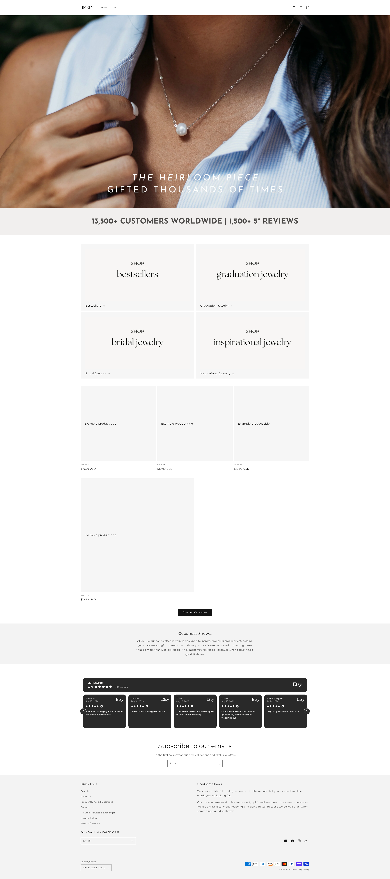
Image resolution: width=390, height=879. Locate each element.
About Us (86, 796)
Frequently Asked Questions (97, 801)
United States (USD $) (94, 867)
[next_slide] (307, 711)
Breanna (90, 698)
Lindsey (135, 698)
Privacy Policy (89, 818)
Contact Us (87, 807)
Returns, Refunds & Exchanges (98, 812)
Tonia (179, 698)
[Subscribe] (219, 763)
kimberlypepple (275, 698)
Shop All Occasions (195, 612)
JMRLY (289, 870)
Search (85, 791)
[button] (294, 7)
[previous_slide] (83, 711)
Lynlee (225, 698)
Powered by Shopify (300, 870)
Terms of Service (90, 823)
